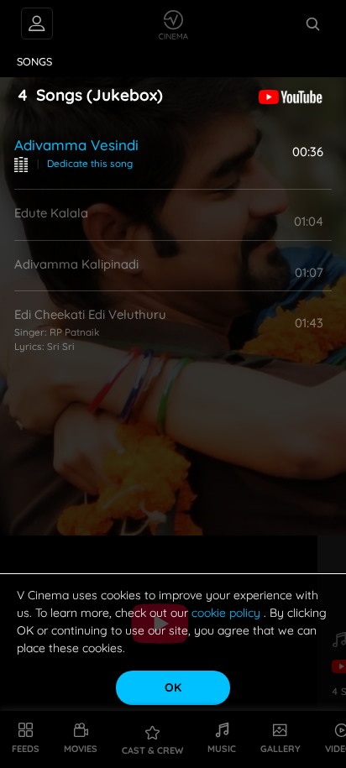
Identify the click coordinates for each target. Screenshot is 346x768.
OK (173, 687)
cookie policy (227, 612)
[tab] (34, 62)
